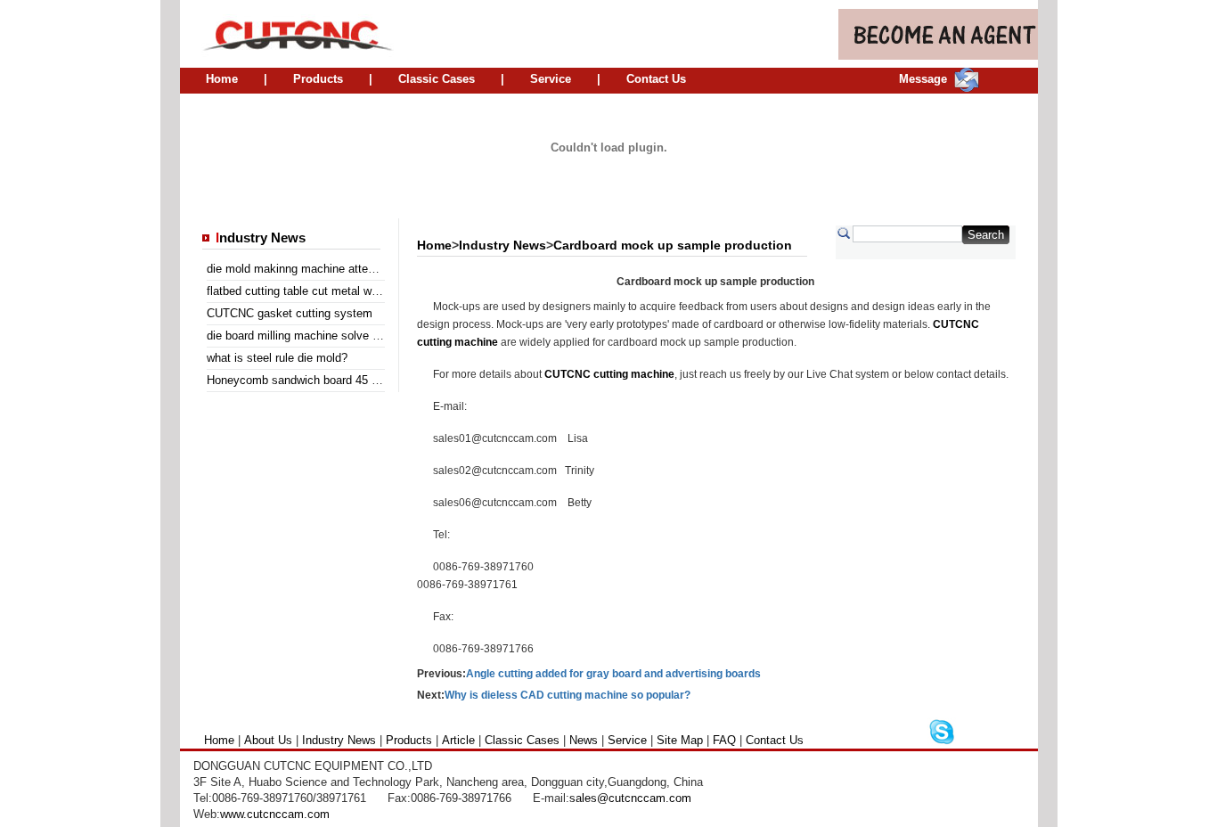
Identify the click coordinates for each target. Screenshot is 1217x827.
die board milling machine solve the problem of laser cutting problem (382, 335)
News (583, 740)
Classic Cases (436, 79)
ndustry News (261, 238)
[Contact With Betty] (941, 742)
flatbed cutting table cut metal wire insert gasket (330, 291)
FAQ (724, 740)
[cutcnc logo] (288, 34)
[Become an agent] (938, 55)
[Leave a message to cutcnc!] (966, 87)
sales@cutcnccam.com (630, 798)
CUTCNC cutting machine (609, 374)
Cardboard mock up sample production (672, 245)
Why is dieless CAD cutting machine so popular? (567, 695)
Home (222, 79)
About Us (268, 740)
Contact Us (656, 79)
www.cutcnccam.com (275, 814)
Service (550, 79)
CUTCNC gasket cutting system (289, 313)
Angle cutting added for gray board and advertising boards (613, 673)
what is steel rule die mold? (277, 357)
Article (458, 740)
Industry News (502, 245)
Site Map (680, 740)
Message (923, 79)
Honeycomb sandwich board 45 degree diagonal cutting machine (372, 380)
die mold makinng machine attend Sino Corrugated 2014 (351, 268)
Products (318, 79)
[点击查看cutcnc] (609, 196)
